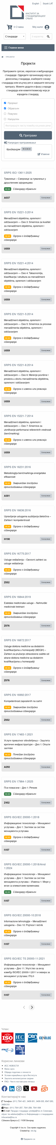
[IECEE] (20, 1049)
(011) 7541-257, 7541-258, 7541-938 (25, 1107)
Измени (44, 154)
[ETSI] (7, 1049)
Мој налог (38, 27)
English (35, 3)
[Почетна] (2, 57)
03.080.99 (27, 149)
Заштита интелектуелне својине (18, 1078)
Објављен (13, 108)
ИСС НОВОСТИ (11, 1065)
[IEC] (20, 1037)
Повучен (12, 113)
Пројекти (10, 57)
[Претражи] (48, 36)
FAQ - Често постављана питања (19, 1081)
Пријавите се (29, 1139)
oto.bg (33, 1130)
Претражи (29, 135)
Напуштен (13, 119)
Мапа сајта (9, 1068)
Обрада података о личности (17, 1072)
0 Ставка (18, 27)
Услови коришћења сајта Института (20, 1075)
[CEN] (33, 1037)
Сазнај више (45, 198)
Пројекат (12, 103)
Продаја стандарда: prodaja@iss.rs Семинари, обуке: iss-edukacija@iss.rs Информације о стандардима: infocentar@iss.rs (27, 1114)
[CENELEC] (45, 1037)
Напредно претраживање (21, 142)
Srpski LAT (48, 3)
